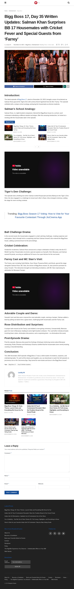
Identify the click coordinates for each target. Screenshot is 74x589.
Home (6, 11)
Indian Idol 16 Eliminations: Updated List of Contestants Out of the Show (25, 516)
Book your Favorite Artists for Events (15, 538)
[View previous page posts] (35, 147)
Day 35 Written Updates (24, 364)
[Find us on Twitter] (54, 533)
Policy (6, 546)
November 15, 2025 (53, 141)
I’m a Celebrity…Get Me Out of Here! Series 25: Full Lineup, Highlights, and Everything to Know (24, 137)
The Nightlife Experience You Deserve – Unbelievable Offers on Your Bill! (25, 548)
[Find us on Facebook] (50, 533)
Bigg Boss (19, 11)
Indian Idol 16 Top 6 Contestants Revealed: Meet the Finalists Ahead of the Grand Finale (58, 128)
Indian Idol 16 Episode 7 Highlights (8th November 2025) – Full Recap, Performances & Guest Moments (28, 430)
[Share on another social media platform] (68, 86)
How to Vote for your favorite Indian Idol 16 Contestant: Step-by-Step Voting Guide (57, 137)
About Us (7, 533)
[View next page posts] (38, 147)
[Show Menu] (5, 2)
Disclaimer (7, 543)
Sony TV (31, 402)
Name (7, 475)
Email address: (7, 561)
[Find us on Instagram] (59, 533)
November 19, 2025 (20, 141)
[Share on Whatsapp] (64, 86)
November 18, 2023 (19, 44)
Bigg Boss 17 (22, 99)
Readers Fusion (12, 583)
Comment (8, 453)
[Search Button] (68, 2)
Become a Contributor (11, 535)
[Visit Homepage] (37, 2)
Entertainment (12, 11)
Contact (7, 540)
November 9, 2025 (27, 436)
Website (40, 483)
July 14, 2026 (18, 132)
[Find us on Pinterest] (63, 533)
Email (7, 484)
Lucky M (8, 44)
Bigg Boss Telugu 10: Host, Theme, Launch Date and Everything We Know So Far (25, 128)
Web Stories (8, 551)
